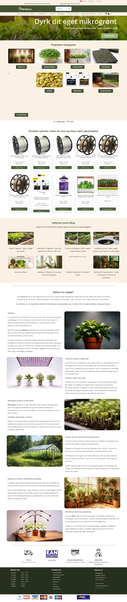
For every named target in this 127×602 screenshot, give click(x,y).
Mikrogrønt (12, 405)
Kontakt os (91, 1)
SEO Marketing (99, 588)
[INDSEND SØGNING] (69, 8)
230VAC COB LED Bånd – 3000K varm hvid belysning (85, 156)
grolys (97, 526)
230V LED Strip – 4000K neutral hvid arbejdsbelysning (41, 156)
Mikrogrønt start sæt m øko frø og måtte (108, 196)
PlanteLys (79, 385)
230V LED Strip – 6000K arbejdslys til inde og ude (63, 156)
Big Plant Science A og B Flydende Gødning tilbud (41, 198)
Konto (98, 1)
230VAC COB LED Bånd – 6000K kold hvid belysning (19, 196)
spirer (67, 529)
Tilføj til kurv (19, 168)
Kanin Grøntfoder (21, 272)
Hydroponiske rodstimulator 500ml (63, 196)
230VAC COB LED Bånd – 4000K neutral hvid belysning (107, 156)
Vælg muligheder (108, 209)
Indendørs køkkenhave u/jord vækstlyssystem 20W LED (85, 196)
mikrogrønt (111, 526)
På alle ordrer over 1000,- (28, 562)
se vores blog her (84, 227)
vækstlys (103, 526)
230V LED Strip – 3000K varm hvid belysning (19, 156)
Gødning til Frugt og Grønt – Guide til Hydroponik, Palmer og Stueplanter (106, 275)
